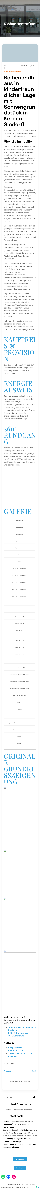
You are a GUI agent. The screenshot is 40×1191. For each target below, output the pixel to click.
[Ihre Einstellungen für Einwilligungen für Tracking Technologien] (36, 1187)
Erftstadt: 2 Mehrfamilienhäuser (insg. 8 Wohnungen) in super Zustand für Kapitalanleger (18, 1124)
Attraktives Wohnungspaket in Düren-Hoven (20, 1136)
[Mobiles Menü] (36, 7)
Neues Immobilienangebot (13, 71)
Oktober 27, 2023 (28, 66)
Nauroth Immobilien (13, 66)
